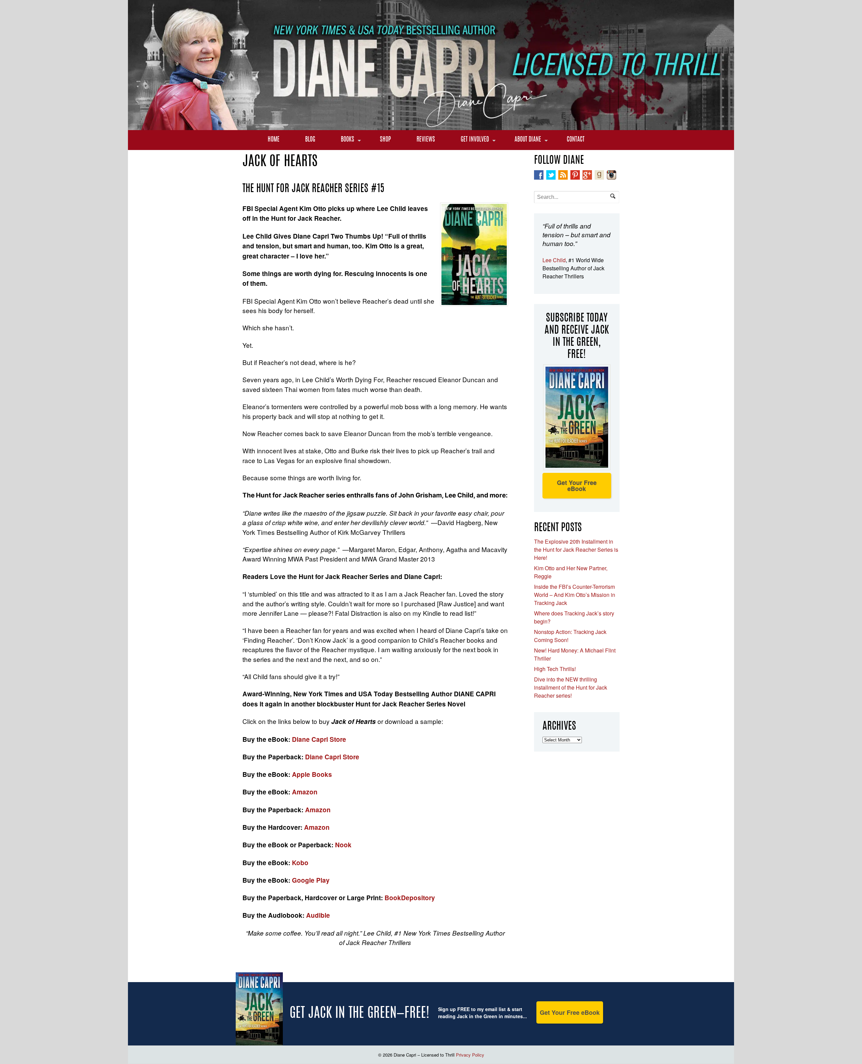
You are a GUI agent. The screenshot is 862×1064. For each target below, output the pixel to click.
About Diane (528, 140)
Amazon (305, 791)
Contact (576, 140)
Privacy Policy (470, 1055)
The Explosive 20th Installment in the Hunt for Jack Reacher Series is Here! (576, 549)
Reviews (426, 140)
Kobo (300, 862)
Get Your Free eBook (577, 485)
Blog (310, 140)
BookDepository (410, 897)
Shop (385, 140)
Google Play (311, 880)
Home (273, 140)
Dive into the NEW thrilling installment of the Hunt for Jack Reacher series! (570, 687)
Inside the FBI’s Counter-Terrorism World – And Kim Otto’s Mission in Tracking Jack (574, 595)
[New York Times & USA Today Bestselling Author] (431, 126)
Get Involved (475, 140)
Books (347, 140)
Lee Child (554, 260)
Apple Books (312, 774)
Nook (343, 844)
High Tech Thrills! (555, 669)
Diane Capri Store (319, 739)
